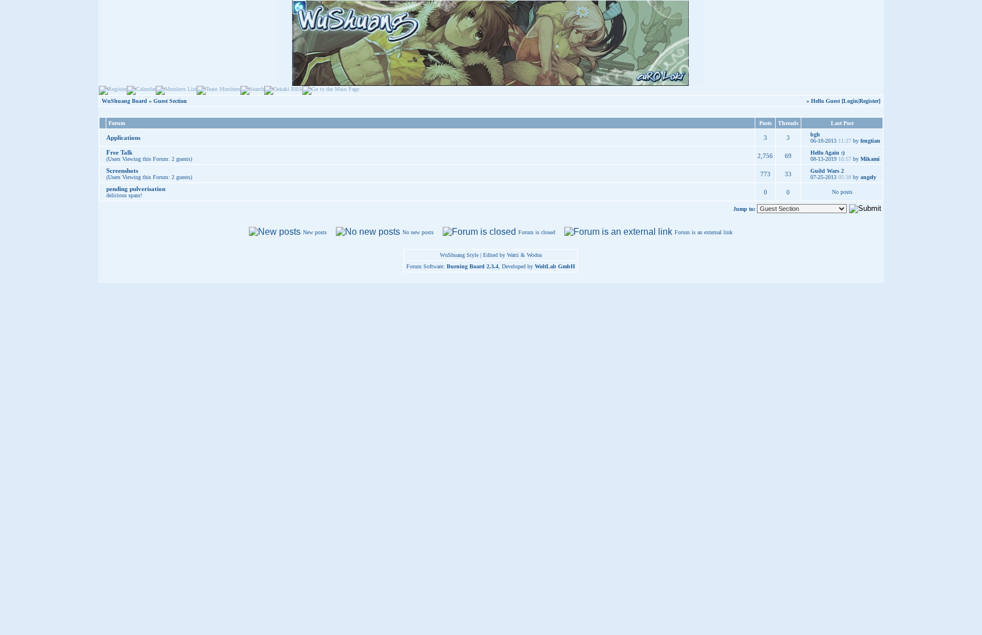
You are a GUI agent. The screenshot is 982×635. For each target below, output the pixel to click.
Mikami (870, 159)
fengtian (870, 141)
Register (869, 101)
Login (850, 101)
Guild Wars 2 (827, 171)
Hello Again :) (827, 153)
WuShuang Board (124, 101)
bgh (815, 134)
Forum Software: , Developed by (490, 266)
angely (868, 177)
